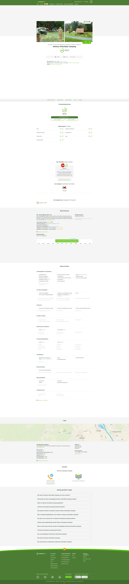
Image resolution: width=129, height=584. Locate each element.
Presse (84, 560)
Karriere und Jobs (87, 558)
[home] (41, 553)
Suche (38, 4)
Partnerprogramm (65, 561)
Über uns (85, 556)
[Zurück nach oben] (64, 549)
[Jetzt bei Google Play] (84, 577)
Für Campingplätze (65, 555)
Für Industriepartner (65, 559)
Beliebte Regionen (54, 565)
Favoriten (86, 1)
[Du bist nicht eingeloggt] (91, 1)
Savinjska (57, 64)
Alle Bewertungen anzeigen (64, 179)
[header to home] (41, 2)
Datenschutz (62, 581)
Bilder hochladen (71, 119)
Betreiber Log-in (64, 563)
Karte (41, 4)
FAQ (73, 555)
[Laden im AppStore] (78, 577)
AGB (76, 581)
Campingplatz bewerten (63, 117)
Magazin (76, 4)
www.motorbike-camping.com (78, 480)
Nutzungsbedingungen (50, 581)
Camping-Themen (59, 4)
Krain (60, 64)
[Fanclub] (46, 4)
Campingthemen (54, 567)
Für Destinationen (65, 557)
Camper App (53, 557)
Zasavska (52, 64)
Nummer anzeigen (50, 483)
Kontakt (74, 557)
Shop (52, 561)
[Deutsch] (73, 1)
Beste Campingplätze (68, 4)
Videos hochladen (57, 119)
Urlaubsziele (51, 4)
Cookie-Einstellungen (70, 581)
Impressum (57, 581)
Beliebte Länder (54, 563)
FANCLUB (53, 555)
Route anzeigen (78, 453)
